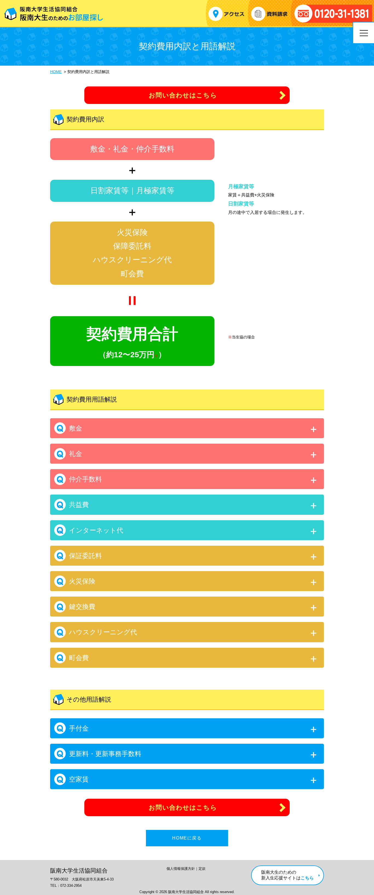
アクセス (226, 14)
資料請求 (269, 14)
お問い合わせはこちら (183, 95)
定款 (202, 869)
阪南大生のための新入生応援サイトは (287, 875)
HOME (56, 71)
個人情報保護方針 (180, 869)
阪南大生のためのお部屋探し (53, 14)
